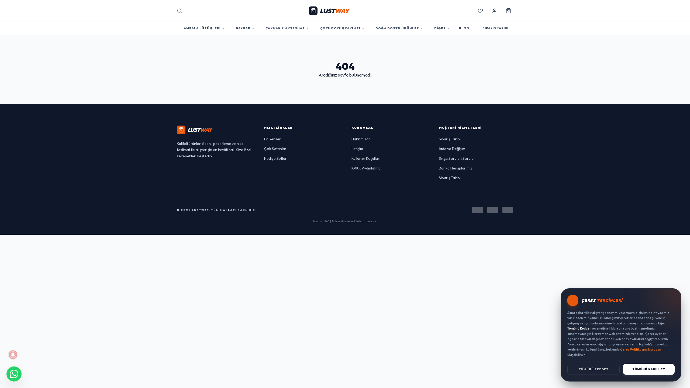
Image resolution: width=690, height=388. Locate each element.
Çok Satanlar (275, 148)
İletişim (357, 148)
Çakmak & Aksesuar (285, 28)
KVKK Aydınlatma (366, 168)
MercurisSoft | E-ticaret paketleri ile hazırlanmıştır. (345, 221)
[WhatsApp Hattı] (14, 374)
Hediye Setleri (276, 158)
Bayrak (243, 28)
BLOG (464, 28)
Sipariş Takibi (450, 139)
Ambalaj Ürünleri (202, 28)
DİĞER (440, 28)
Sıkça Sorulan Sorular (457, 158)
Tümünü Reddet (594, 369)
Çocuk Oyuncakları (340, 28)
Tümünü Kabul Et (648, 369)
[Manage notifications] (13, 354)
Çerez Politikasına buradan (640, 349)
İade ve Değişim (452, 148)
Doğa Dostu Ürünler (397, 28)
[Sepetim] (508, 11)
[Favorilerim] (480, 11)
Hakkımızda (361, 139)
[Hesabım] (494, 11)
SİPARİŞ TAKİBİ (495, 28)
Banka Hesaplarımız (455, 168)
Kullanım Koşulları (365, 158)
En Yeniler (272, 139)
